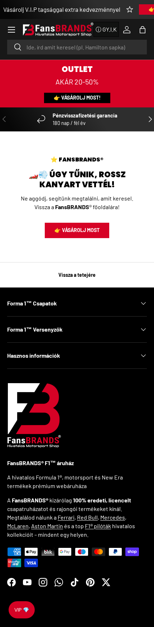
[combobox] (77, 47)
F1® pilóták (98, 525)
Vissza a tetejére (77, 275)
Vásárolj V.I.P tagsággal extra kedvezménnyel (61, 9)
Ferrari (66, 517)
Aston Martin (47, 525)
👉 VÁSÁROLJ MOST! (77, 98)
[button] (142, 30)
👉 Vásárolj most (77, 230)
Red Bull (87, 517)
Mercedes (112, 517)
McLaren (18, 525)
